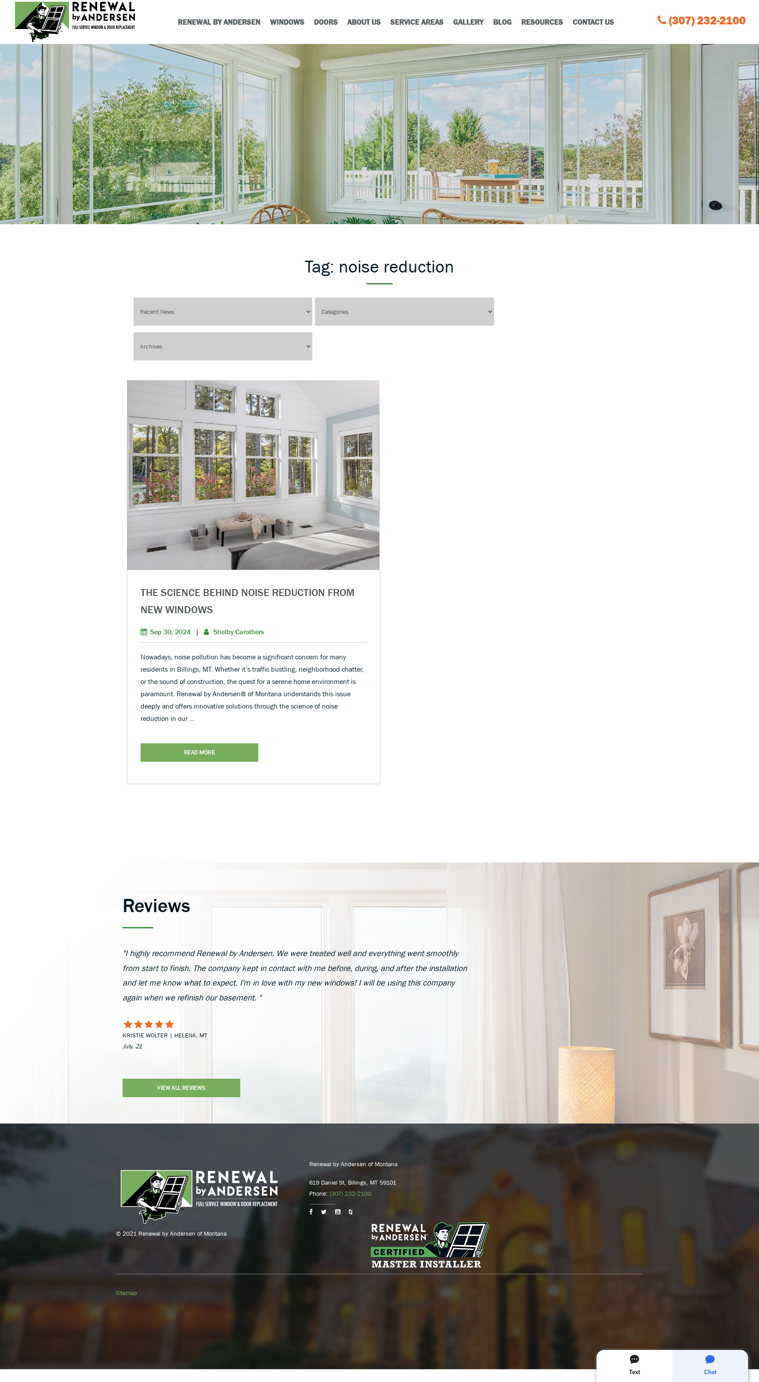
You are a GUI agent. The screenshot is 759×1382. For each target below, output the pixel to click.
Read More (199, 752)
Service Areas (417, 22)
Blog (502, 22)
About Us (364, 22)
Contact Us (593, 22)
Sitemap (126, 1292)
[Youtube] (337, 1211)
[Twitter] (324, 1211)
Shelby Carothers (238, 632)
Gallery (468, 22)
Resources (542, 22)
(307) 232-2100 (707, 20)
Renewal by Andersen (219, 22)
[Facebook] (311, 1211)
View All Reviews (181, 1087)
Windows (287, 22)
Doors (326, 22)
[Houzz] (350, 1211)
